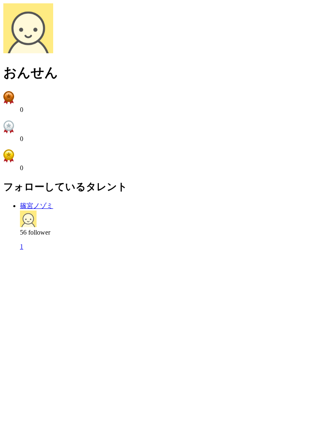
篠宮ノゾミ (36, 205)
